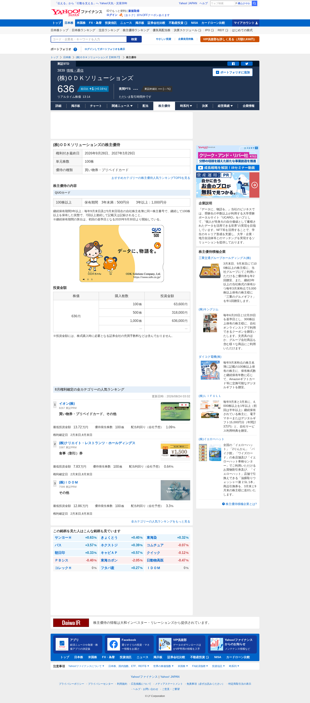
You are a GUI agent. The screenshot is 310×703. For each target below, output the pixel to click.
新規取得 (133, 10)
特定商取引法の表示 (239, 683)
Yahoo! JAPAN (188, 3)
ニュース (126, 22)
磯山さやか (244, 3)
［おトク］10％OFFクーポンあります (146, 15)
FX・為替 (95, 22)
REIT (221, 30)
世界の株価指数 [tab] (162, 666)
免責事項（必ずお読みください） (206, 683)
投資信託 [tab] (217, 666)
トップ (56, 22)
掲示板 (139, 22)
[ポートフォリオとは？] (75, 49)
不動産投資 (176, 22)
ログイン (111, 14)
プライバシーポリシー (71, 683)
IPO (207, 30)
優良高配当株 (161, 30)
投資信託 (111, 22)
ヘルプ (203, 3)
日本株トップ (59, 30)
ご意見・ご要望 (171, 689)
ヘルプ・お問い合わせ (145, 689)
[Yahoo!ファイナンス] (77, 10)
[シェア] (233, 64)
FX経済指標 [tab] (198, 666)
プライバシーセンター (100, 683)
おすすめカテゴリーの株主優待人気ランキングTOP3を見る (151, 177)
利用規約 (122, 683)
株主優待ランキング (136, 30)
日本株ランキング (83, 30)
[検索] (254, 3)
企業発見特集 (185, 38)
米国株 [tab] (181, 666)
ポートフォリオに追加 (235, 72)
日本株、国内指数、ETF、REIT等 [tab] (127, 666)
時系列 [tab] (233, 666)
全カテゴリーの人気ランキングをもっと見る (160, 521)
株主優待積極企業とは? (241, 504)
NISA (194, 22)
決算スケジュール (185, 30)
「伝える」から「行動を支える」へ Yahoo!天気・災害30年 (91, 3)
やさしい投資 (163, 38)
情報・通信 (75, 70)
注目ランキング (109, 30)
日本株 (69, 22)
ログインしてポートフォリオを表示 (105, 49)
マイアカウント (244, 22)
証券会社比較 (156, 22)
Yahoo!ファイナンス (144, 676)
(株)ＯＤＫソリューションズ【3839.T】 (98, 57)
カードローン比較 (213, 22)
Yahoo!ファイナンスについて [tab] (85, 666)
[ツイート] (247, 64)
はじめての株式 (242, 30)
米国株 (81, 22)
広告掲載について (141, 683)
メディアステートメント (169, 683)
